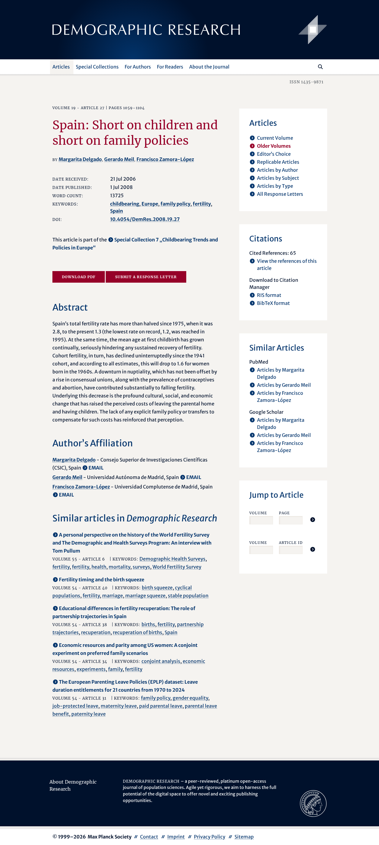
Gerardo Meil (119, 159)
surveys (141, 567)
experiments (91, 669)
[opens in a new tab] (313, 803)
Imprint (176, 837)
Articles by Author (277, 170)
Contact (149, 837)
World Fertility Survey (176, 567)
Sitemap (244, 837)
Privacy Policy (209, 837)
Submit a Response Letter (146, 277)
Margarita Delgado (80, 159)
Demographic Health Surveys (172, 559)
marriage (112, 596)
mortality (119, 567)
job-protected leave (75, 706)
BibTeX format (273, 303)
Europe (150, 204)
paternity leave (88, 714)
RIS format (269, 295)
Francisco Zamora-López (165, 159)
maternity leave (119, 706)
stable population (188, 596)
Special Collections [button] (97, 67)
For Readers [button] (170, 67)
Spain (116, 211)
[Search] (320, 66)
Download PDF (78, 277)
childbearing (124, 204)
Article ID (291, 542)
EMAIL (96, 468)
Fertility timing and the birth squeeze (101, 580)
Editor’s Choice (274, 154)
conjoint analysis (161, 661)
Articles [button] (61, 67)
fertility (202, 204)
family (115, 669)
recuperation (95, 632)
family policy (175, 204)
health (98, 567)
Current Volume (275, 138)
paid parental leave (160, 706)
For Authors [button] (138, 67)
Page (284, 513)
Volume (258, 513)
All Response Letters (280, 194)
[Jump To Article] (313, 519)
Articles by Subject (278, 178)
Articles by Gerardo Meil (284, 385)
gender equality (190, 698)
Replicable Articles (278, 162)
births (148, 624)
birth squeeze (157, 588)
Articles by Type (275, 186)
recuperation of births (137, 632)
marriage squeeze (145, 596)
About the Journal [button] (209, 67)
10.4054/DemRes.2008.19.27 (145, 219)
